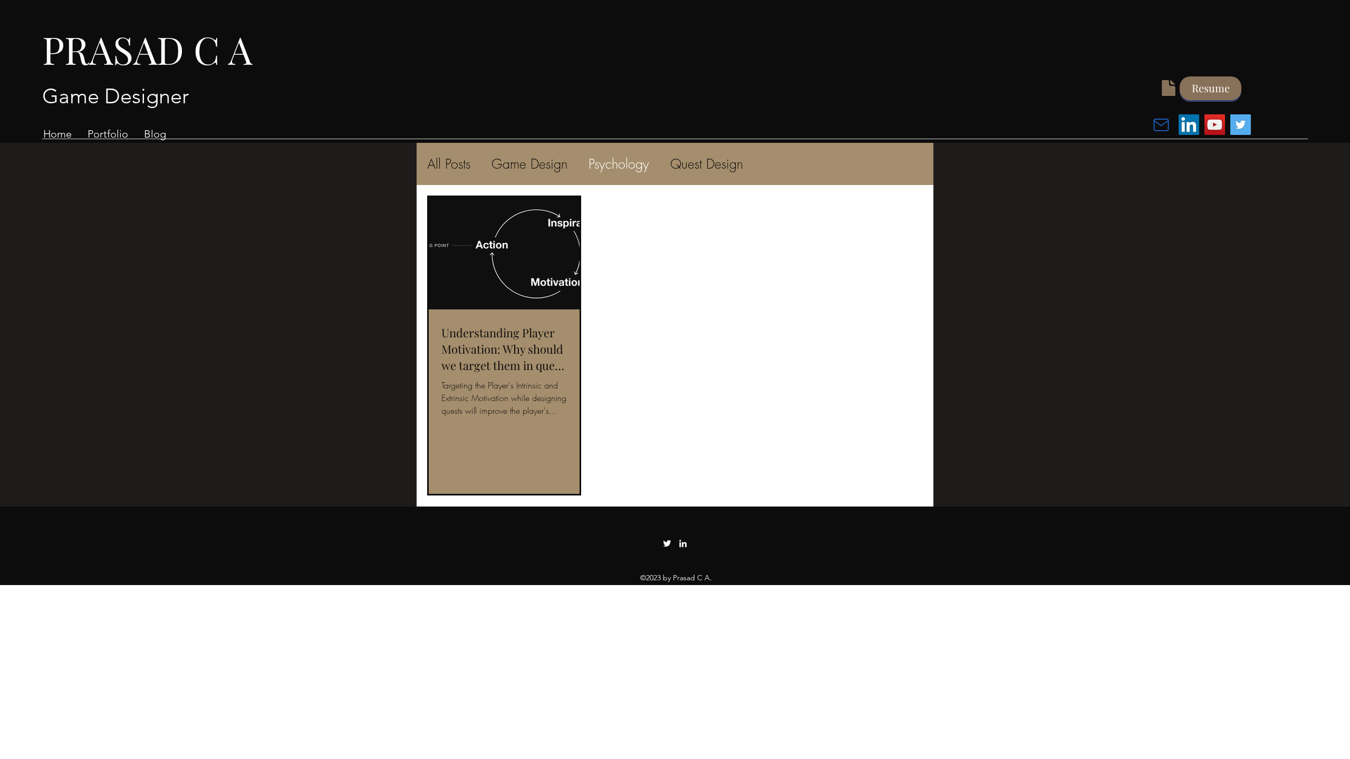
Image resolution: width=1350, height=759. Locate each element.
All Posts (448, 164)
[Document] (1168, 88)
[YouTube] (1214, 124)
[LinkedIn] (1189, 124)
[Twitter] (1240, 124)
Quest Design (706, 164)
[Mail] (1161, 124)
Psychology (619, 164)
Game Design (529, 164)
